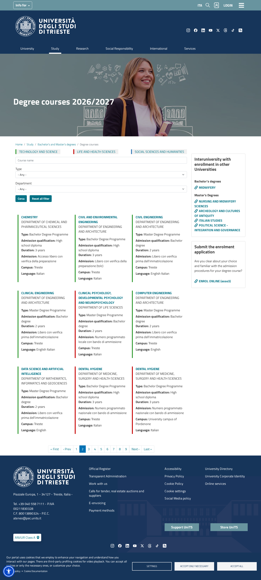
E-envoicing (97, 503)
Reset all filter (40, 198)
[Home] (45, 27)
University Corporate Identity (225, 476)
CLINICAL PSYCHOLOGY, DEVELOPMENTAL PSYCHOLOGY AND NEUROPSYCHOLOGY (100, 298)
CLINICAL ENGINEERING (37, 293)
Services (189, 48)
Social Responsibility (119, 48)
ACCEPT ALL (236, 566)
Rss (240, 30)
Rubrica (216, 5)
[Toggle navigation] (241, 5)
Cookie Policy (174, 483)
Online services (215, 483)
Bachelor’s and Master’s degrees (57, 144)
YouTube (210, 30)
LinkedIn (203, 30)
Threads (225, 30)
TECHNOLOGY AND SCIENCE (38, 151)
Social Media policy (178, 498)
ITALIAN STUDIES (210, 220)
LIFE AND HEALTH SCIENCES (96, 151)
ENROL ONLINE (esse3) (215, 281)
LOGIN (228, 5)
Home (19, 144)
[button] (9, 571)
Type (18, 168)
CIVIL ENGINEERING (149, 217)
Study (55, 48)
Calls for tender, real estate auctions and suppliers (116, 493)
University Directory (219, 468)
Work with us (98, 483)
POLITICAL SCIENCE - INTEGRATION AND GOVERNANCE (217, 227)
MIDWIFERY (207, 187)
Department (23, 183)
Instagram (188, 30)
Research (82, 48)
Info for (21, 5)
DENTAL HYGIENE (90, 369)
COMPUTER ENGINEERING (154, 293)
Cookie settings (175, 491)
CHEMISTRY (29, 217)
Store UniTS (229, 527)
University (27, 48)
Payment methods (102, 510)
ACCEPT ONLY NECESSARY (194, 566)
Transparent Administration (107, 476)
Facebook (195, 30)
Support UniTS (181, 527)
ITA (200, 5)
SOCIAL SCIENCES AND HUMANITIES (159, 151)
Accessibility (173, 468)
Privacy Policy (174, 476)
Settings (151, 566)
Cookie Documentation (36, 571)
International (158, 48)
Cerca (21, 198)
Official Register (100, 468)
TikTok (233, 30)
